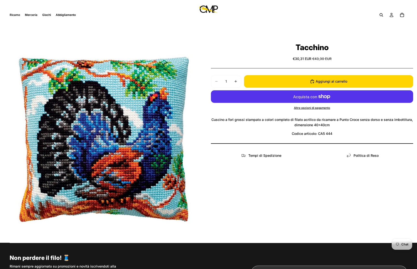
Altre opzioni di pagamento (312, 108)
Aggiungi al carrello (331, 81)
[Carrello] (402, 15)
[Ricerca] (381, 15)
